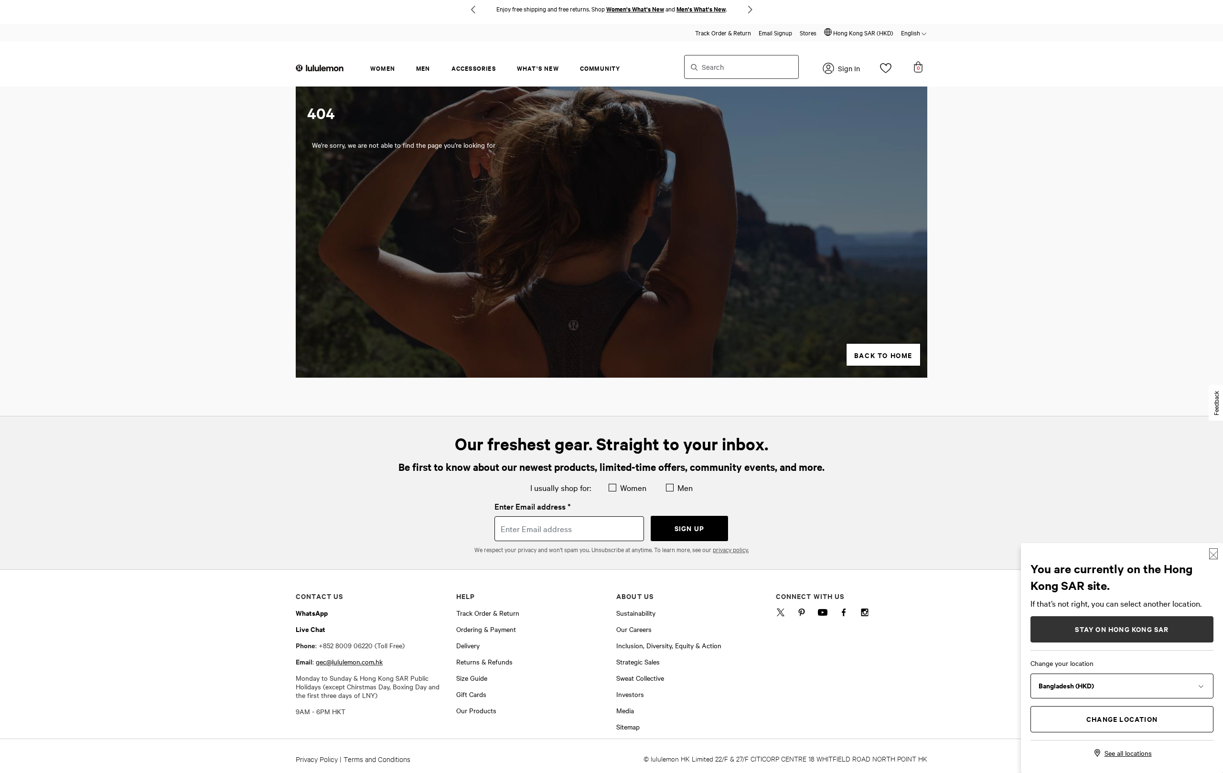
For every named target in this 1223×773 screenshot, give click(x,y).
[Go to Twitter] (780, 615)
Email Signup (775, 32)
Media (625, 710)
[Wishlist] (885, 71)
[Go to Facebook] (843, 615)
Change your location (1062, 663)
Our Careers (634, 629)
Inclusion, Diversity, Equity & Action (668, 645)
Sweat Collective (640, 678)
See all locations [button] (1128, 753)
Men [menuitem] (423, 68)
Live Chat (310, 629)
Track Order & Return (723, 32)
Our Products (476, 710)
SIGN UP (689, 528)
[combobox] (741, 67)
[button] (858, 32)
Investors (630, 694)
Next (750, 9)
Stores (808, 32)
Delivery (468, 645)
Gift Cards (471, 694)
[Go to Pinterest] (801, 615)
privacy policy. (731, 549)
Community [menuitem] (600, 68)
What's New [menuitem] (538, 68)
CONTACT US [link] (319, 596)
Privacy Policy (317, 758)
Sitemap (628, 726)
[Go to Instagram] (864, 615)
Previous (473, 9)
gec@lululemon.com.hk (349, 661)
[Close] (1213, 554)
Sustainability (635, 613)
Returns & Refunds (484, 661)
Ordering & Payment (486, 629)
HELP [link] (465, 596)
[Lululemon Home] (319, 67)
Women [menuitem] (382, 68)
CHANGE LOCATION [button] (1122, 719)
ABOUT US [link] (635, 596)
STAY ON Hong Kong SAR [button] (1122, 629)
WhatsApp (312, 613)
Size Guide (471, 678)
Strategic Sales (638, 661)
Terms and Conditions (376, 758)
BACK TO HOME (883, 355)
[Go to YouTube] (822, 615)
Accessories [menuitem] (473, 68)
